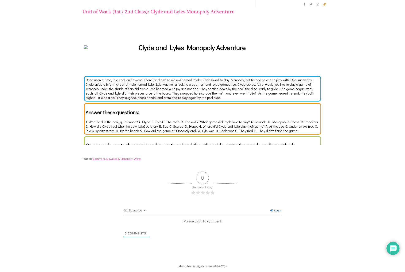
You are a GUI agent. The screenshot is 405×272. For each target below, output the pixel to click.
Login (277, 210)
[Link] (324, 4)
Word (137, 159)
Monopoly (126, 159)
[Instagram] (318, 4)
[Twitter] (311, 4)
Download (112, 159)
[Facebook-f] (304, 4)
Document (98, 159)
